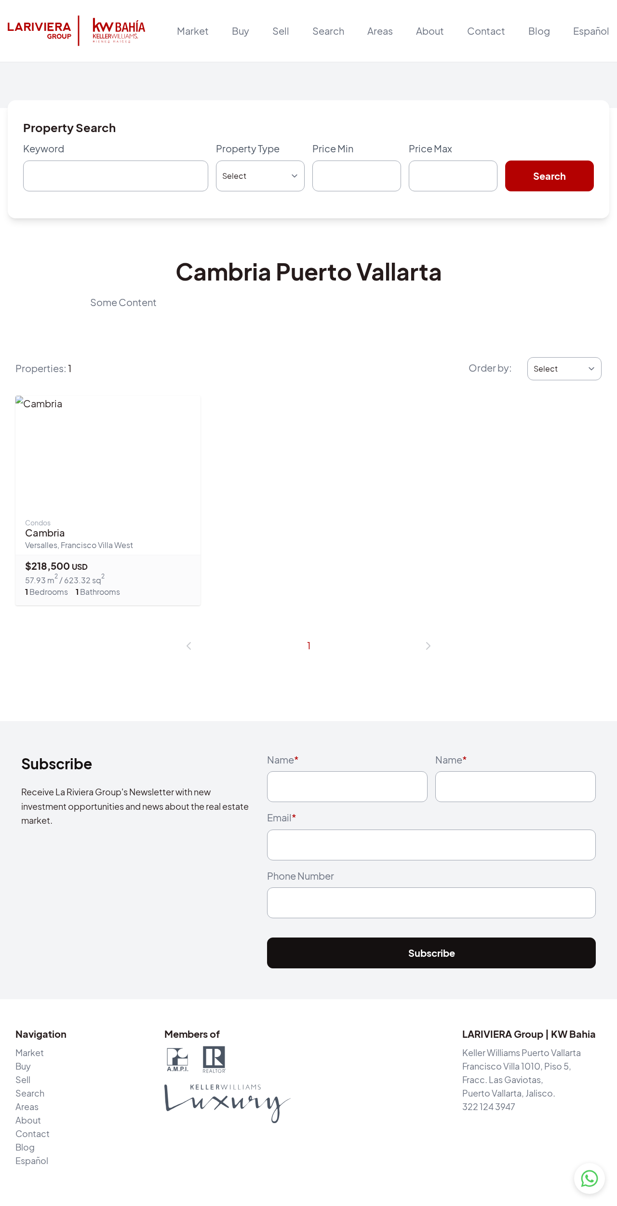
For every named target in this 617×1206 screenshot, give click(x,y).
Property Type (248, 148)
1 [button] (308, 645)
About (430, 31)
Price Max (430, 148)
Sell (22, 1079)
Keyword (43, 148)
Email (281, 817)
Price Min (332, 148)
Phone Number (300, 876)
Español (591, 31)
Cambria (45, 532)
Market (193, 31)
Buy (23, 1066)
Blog (539, 31)
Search (328, 31)
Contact (486, 31)
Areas (380, 31)
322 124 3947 (488, 1106)
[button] (189, 646)
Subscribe (431, 953)
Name (283, 759)
